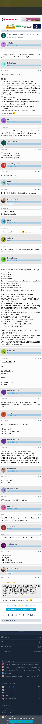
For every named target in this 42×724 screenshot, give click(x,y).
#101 (39, 51)
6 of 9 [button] (21, 605)
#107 (39, 208)
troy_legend (12, 526)
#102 (39, 71)
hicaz (9, 220)
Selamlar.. (8, 673)
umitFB (7, 696)
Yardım (4, 715)
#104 (39, 149)
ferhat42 (37, 652)
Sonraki (28, 605)
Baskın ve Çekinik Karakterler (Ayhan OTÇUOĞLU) (23, 676)
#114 (39, 447)
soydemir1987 (13, 489)
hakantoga (11, 63)
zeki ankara (12, 37)
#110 (39, 266)
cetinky (10, 43)
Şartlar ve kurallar (8, 711)
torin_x (10, 413)
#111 (39, 358)
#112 (39, 398)
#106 (39, 189)
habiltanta (11, 469)
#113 (39, 421)
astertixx (11, 350)
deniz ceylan (12, 544)
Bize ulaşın (6, 709)
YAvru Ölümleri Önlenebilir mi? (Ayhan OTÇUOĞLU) (23, 670)
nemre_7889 (12, 181)
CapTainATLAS (10, 699)
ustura (10, 238)
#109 (39, 246)
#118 (39, 534)
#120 (39, 577)
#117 (39, 514)
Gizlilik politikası (7, 713)
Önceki (13, 605)
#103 (39, 127)
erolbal (10, 119)
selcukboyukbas (13, 164)
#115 (39, 476)
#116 (39, 496)
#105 (39, 171)
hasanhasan (12, 258)
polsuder (10, 506)
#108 (39, 228)
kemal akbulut (13, 391)
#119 (39, 552)
